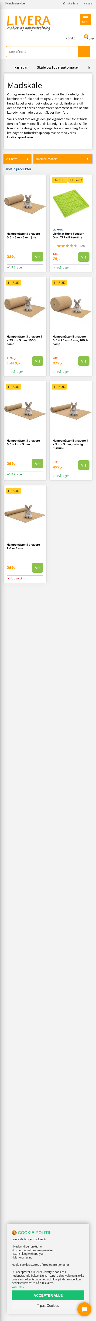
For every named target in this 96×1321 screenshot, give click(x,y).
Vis (37, 256)
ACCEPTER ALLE (48, 1295)
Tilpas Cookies (48, 1305)
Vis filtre (12, 159)
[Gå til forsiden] (8, 67)
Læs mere (18, 1287)
